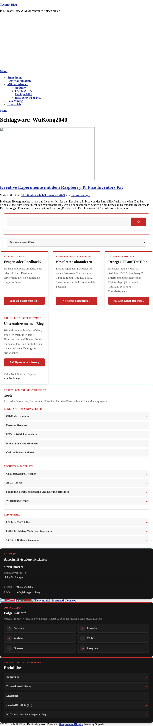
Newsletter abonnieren (75, 300)
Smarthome (14, 77)
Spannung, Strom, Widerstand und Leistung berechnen (37, 491)
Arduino (20, 87)
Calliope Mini (23, 94)
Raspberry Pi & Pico (28, 97)
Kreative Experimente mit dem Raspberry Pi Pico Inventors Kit (61, 187)
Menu (3, 71)
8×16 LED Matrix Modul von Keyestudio (29, 531)
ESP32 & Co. (23, 90)
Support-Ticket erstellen (23, 300)
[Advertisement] (76, 42)
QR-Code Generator (17, 416)
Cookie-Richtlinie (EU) (19, 705)
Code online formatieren (20, 452)
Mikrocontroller (17, 84)
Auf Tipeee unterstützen (23, 362)
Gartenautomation (19, 80)
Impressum (12, 676)
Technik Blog (8, 4)
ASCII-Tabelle (14, 482)
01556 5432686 (24, 586)
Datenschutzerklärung (18, 686)
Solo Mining (15, 101)
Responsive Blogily (71, 724)
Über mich (14, 104)
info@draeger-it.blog (28, 592)
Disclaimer (12, 695)
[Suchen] (138, 222)
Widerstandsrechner (17, 501)
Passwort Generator (17, 425)
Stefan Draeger (80, 195)
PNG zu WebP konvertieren (22, 434)
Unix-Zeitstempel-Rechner (21, 473)
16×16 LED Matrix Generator (23, 540)
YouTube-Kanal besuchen (127, 300)
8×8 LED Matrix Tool (18, 522)
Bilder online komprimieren (22, 443)
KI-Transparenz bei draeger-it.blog (26, 714)
